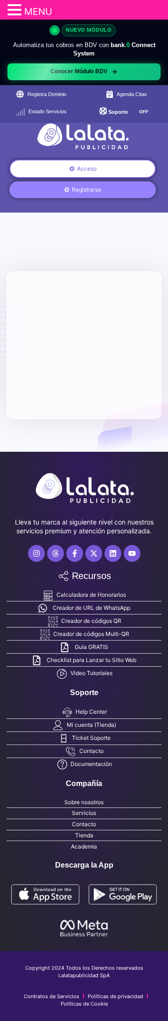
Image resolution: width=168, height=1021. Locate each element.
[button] (15, 10)
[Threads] (55, 553)
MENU (38, 11)
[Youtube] (132, 553)
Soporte (118, 112)
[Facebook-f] (74, 553)
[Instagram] (36, 553)
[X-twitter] (93, 553)
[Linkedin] (113, 553)
